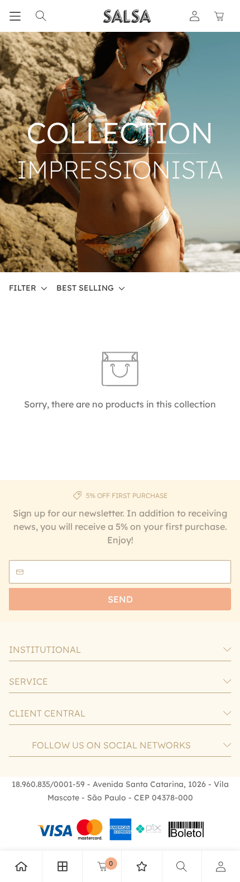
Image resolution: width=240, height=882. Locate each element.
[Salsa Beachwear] (127, 16)
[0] (102, 866)
